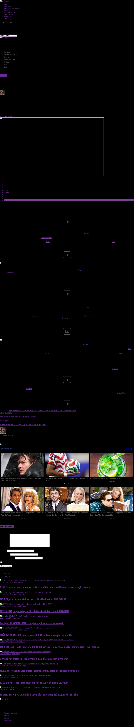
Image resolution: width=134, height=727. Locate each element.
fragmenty (35, 316)
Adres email (5, 554)
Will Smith (88, 316)
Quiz (6, 19)
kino (120, 353)
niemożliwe (121, 393)
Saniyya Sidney (63, 411)
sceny (46, 353)
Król (88, 307)
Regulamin (7, 720)
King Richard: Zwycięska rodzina (46, 411)
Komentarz (4, 547)
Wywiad (7, 11)
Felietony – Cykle (10, 13)
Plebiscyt (7, 17)
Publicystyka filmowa (12, 9)
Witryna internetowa (7, 558)
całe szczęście (66, 318)
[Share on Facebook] (69, 179)
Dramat (31, 411)
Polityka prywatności (10, 713)
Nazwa (3, 551)
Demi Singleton (23, 411)
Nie (113, 241)
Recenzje (7, 7)
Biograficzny (13, 411)
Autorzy (6, 715)
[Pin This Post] (69, 183)
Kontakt (6, 718)
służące (86, 344)
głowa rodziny (46, 237)
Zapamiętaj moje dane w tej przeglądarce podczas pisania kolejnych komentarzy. (32, 562)
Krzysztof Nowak (6, 116)
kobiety (115, 369)
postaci (86, 233)
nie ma (29, 388)
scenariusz (11, 272)
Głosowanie (8, 15)
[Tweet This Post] (69, 181)
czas (48, 241)
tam (129, 349)
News (6, 5)
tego (80, 270)
